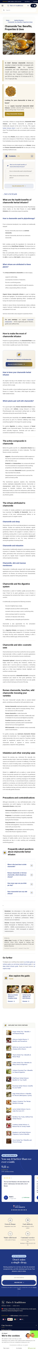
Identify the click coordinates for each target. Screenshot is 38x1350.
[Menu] (2, 5)
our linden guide (28, 962)
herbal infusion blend (9, 128)
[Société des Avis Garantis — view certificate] (19, 1206)
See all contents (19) (18, 186)
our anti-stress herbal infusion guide (21, 964)
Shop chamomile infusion (14, 114)
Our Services (7, 1325)
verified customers (12, 1)
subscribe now (18, 1282)
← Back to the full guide (10, 194)
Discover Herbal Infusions (15, 364)
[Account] (28, 5)
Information (6, 1330)
